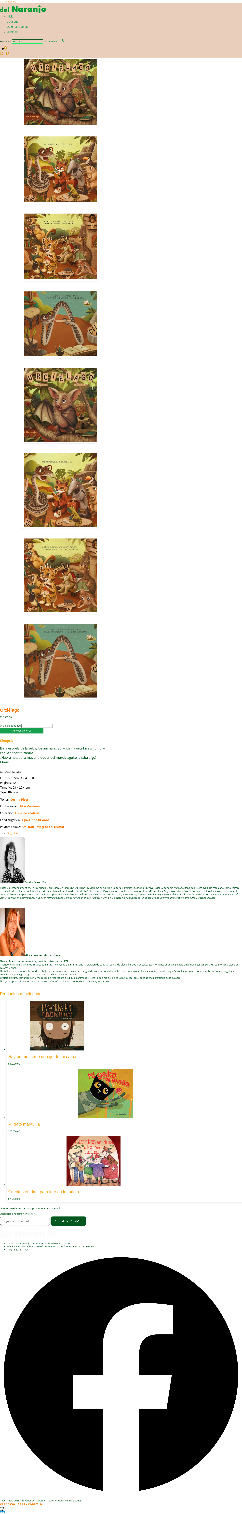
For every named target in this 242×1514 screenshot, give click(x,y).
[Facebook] (7, 54)
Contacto (12, 31)
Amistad (28, 827)
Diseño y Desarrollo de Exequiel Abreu (21, 1503)
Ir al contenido (8, 1)
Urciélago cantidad (10, 725)
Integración (44, 827)
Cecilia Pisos (19, 799)
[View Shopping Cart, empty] (3, 49)
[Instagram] (1, 54)
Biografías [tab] (12, 833)
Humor (59, 827)
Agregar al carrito (22, 730)
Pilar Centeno (29, 806)
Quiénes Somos (17, 26)
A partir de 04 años (35, 820)
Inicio (10, 16)
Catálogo (12, 21)
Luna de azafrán (27, 813)
